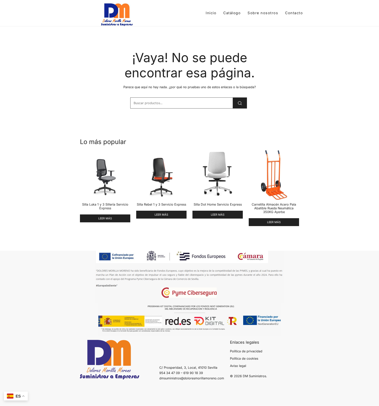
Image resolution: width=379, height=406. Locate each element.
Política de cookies (244, 358)
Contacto (294, 13)
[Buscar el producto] (240, 103)
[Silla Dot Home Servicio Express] (217, 174)
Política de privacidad (246, 351)
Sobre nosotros (263, 13)
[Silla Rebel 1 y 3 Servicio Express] (161, 174)
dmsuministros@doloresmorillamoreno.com (191, 378)
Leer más (105, 218)
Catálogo (232, 13)
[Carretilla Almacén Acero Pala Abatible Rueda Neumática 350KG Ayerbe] (274, 174)
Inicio (211, 13)
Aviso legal (238, 366)
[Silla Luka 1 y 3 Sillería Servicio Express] (105, 174)
